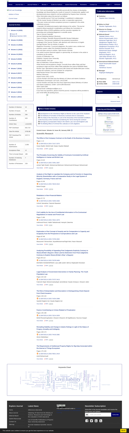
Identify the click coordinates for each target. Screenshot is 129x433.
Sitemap (11, 424)
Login (108, 4)
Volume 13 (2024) (16, 40)
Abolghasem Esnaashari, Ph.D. (109, 46)
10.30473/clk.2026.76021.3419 (49, 353)
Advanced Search (115, 101)
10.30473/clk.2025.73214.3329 (49, 315)
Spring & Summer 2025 (19, 36)
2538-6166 (115, 84)
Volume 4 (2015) (16, 82)
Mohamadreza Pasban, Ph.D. (108, 44)
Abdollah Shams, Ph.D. (106, 36)
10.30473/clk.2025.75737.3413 (49, 279)
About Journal (13, 413)
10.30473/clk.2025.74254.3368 (49, 298)
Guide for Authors (56, 4)
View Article (40, 148)
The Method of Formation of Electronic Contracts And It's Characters (62, 115)
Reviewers (83, 4)
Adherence (31, 410)
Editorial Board (13, 416)
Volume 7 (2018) (16, 68)
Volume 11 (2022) (16, 49)
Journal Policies (32, 4)
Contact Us (93, 4)
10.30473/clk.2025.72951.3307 (49, 162)
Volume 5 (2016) (16, 78)
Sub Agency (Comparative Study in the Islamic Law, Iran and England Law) (64, 121)
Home (10, 4)
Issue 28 (14, 34)
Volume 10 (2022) (16, 54)
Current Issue (13, 18)
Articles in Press (14, 14)
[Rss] (101, 421)
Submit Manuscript (71, 4)
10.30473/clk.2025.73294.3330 (49, 201)
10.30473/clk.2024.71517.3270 (49, 143)
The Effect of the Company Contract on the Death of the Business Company (63, 138)
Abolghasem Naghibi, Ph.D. (108, 42)
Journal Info (19, 4)
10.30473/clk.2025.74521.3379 (49, 220)
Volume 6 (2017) (16, 73)
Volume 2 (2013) (16, 92)
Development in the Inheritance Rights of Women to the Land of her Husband (64, 113)
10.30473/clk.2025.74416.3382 (49, 334)
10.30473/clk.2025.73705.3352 (49, 239)
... (96, 133)
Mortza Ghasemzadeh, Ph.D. (108, 38)
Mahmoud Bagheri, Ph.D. (107, 54)
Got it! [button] (123, 430)
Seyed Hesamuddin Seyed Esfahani (107, 64)
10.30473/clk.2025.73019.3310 (49, 184)
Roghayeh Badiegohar (106, 72)
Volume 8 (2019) (16, 64)
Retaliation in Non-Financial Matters (49, 195)
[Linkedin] (96, 421)
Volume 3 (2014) (16, 87)
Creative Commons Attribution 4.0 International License (69, 410)
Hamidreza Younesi (105, 67)
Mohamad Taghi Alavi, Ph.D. (108, 40)
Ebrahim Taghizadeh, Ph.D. (108, 26)
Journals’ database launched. (37, 424)
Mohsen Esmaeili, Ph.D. (106, 48)
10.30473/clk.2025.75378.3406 (49, 260)
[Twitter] (92, 421)
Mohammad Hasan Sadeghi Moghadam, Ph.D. (108, 51)
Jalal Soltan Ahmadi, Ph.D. (107, 56)
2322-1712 (115, 82)
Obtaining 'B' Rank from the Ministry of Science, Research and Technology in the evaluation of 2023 (40, 415)
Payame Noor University (107, 18)
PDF (49, 148)
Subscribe (115, 414)
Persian (117, 4)
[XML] (71, 130)
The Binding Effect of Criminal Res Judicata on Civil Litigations (60, 123)
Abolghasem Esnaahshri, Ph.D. (109, 31)
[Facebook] (87, 421)
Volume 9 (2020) (16, 59)
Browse (44, 4)
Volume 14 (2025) (16, 30)
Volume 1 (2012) (16, 97)
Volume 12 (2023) (16, 45)
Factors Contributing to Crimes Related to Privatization (56, 310)
